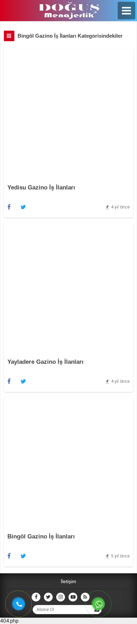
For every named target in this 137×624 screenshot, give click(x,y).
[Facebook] (9, 207)
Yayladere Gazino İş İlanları (45, 361)
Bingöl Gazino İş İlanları (41, 536)
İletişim (68, 581)
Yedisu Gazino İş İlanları (41, 187)
